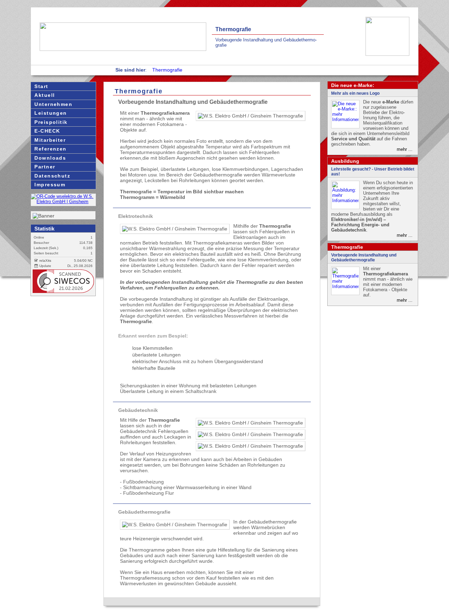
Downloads (50, 158)
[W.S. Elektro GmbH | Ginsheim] (63, 201)
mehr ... (405, 149)
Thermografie (167, 70)
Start (41, 86)
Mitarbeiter (50, 140)
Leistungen (50, 113)
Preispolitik (50, 122)
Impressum (49, 184)
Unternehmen (53, 104)
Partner (44, 166)
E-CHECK (47, 131)
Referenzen (50, 149)
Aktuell (44, 95)
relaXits (44, 260)
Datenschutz (52, 176)
